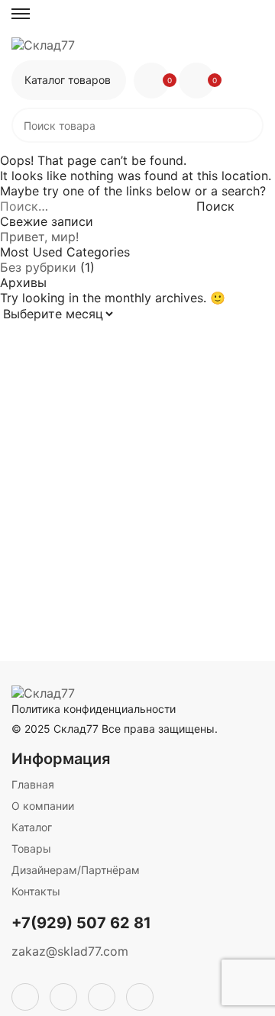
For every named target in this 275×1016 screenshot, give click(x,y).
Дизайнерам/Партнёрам (75, 869)
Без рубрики (38, 267)
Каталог (31, 827)
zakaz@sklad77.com (69, 951)
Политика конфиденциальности (93, 708)
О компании (42, 805)
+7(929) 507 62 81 (81, 923)
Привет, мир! (39, 236)
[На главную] (137, 45)
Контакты (35, 891)
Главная (32, 784)
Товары (31, 848)
